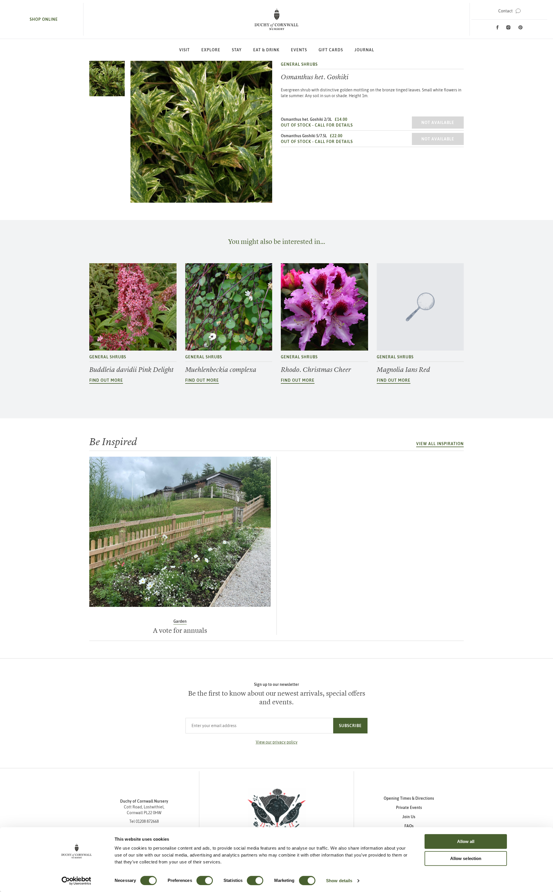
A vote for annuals (180, 630)
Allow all (466, 841)
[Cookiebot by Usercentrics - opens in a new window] (76, 880)
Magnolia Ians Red (403, 369)
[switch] (204, 880)
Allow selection (466, 858)
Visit (184, 50)
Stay (237, 50)
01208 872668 (147, 821)
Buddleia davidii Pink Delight (131, 369)
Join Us (408, 816)
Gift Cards (331, 50)
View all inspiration (440, 443)
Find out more (106, 380)
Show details (339, 880)
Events (299, 50)
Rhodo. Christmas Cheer (316, 369)
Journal (364, 50)
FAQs (409, 826)
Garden (180, 621)
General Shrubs (299, 64)
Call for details (334, 125)
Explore (210, 50)
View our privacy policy (277, 742)
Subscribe (350, 725)
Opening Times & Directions (409, 798)
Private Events (409, 807)
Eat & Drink (266, 50)
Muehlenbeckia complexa (220, 369)
